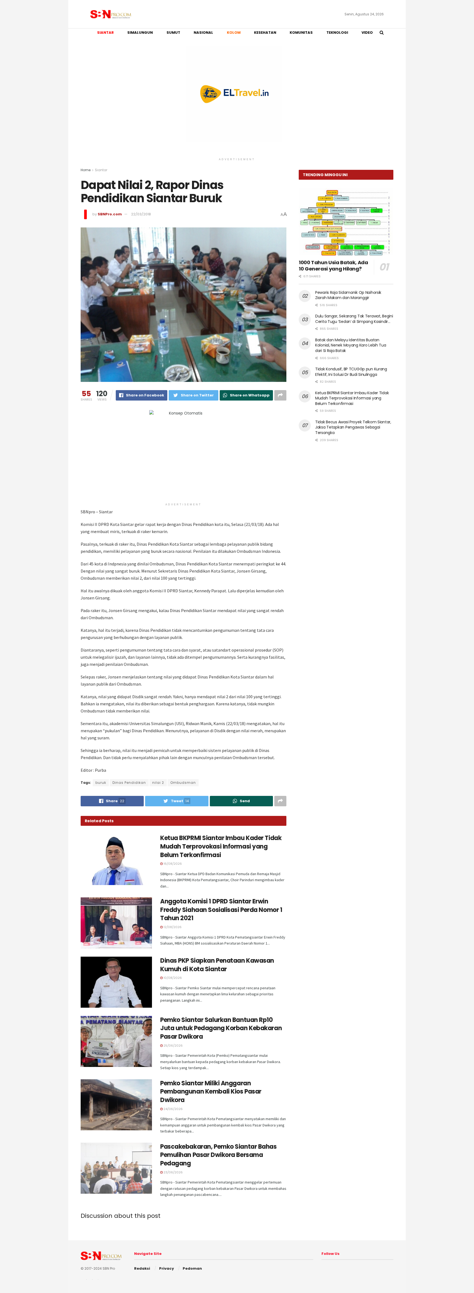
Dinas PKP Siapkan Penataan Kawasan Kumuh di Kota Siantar (217, 964)
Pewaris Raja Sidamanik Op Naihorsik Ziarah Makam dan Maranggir (348, 295)
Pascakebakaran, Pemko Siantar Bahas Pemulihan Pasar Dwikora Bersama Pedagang (218, 1155)
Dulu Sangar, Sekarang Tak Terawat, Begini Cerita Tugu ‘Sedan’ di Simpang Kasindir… (354, 318)
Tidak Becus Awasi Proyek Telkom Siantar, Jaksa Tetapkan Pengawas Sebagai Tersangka (353, 427)
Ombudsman (183, 782)
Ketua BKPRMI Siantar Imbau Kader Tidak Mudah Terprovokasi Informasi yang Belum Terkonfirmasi (220, 846)
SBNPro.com (110, 214)
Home (86, 170)
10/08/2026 (172, 978)
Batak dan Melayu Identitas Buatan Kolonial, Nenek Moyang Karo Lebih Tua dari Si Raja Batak (350, 345)
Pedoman (192, 1268)
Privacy (166, 1268)
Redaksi (142, 1268)
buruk (100, 782)
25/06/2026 (173, 1045)
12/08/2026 (172, 927)
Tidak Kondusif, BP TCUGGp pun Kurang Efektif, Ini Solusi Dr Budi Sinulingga (351, 371)
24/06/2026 (173, 1109)
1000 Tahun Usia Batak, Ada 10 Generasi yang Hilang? (333, 265)
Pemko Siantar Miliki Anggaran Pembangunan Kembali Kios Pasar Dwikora (210, 1092)
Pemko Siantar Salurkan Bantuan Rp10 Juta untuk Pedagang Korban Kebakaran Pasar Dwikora (221, 1028)
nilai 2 (158, 782)
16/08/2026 (172, 863)
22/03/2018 (141, 214)
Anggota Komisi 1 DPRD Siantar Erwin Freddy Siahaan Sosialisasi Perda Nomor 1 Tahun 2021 (221, 910)
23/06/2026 (173, 1172)
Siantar (101, 170)
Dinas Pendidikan (129, 782)
